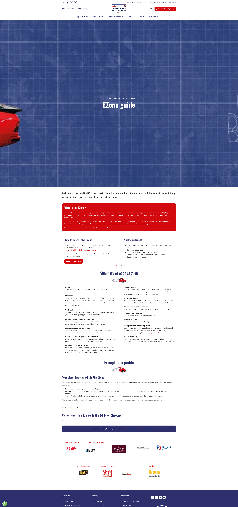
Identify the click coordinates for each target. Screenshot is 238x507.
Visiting (85, 17)
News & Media (153, 17)
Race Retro (127, 505)
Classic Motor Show (131, 501)
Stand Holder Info (159, 3)
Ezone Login (147, 3)
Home (105, 98)
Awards (131, 17)
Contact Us (172, 3)
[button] (151, 9)
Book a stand (99, 501)
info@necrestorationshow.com (160, 333)
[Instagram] (71, 2)
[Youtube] (75, 2)
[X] (63, 2)
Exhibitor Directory (116, 17)
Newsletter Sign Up (134, 3)
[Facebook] (67, 2)
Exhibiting (140, 17)
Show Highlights (98, 17)
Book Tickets (69, 501)
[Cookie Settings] (4, 503)
